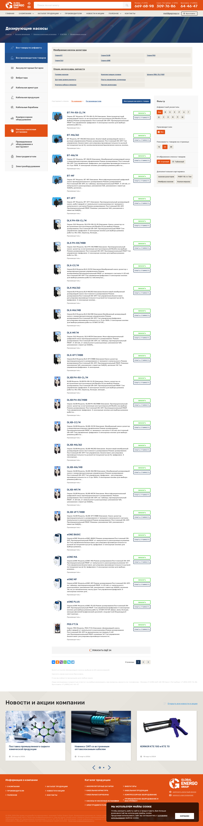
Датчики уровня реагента (65, 80)
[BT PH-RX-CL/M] (57, 116)
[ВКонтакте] (53, 662)
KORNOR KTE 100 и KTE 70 (155, 746)
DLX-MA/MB (74, 310)
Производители (15, 791)
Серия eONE (105, 60)
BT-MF (70, 175)
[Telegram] (72, 662)
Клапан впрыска (183, 182)
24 (110, 650)
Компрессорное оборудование (24, 118)
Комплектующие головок (111, 74)
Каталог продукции (57, 786)
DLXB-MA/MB (74, 467)
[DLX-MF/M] (57, 336)
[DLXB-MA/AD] (57, 448)
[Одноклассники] (57, 662)
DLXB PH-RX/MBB (77, 400)
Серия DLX (59, 60)
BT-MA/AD (73, 135)
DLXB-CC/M (74, 422)
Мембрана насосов (165, 182)
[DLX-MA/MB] (57, 314)
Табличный (179, 162)
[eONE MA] (57, 561)
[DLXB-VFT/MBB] (57, 516)
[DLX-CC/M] (57, 269)
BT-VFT (71, 198)
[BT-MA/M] (57, 159)
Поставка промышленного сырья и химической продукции (29, 748)
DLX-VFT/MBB (75, 355)
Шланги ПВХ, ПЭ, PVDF (155, 74)
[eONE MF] (57, 583)
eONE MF (72, 579)
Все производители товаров (31, 58)
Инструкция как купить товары (136, 101)
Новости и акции (56, 791)
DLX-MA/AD (73, 287)
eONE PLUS (73, 601)
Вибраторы (22, 78)
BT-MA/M (72, 155)
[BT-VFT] (57, 202)
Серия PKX (151, 55)
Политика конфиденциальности (81, 821)
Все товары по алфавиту (29, 48)
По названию (76, 101)
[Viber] (61, 662)
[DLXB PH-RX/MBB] (57, 404)
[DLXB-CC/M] (57, 426)
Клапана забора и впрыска (65, 85)
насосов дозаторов (166, 177)
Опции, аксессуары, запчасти (69, 69)
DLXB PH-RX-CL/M (77, 377)
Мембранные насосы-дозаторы (70, 50)
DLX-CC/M (73, 265)
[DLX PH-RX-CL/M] (57, 224)
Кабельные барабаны (27, 107)
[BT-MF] (57, 179)
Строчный (165, 162)
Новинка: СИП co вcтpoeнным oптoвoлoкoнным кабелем (92, 748)
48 (171, 147)
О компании (13, 786)
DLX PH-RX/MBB (76, 243)
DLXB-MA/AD (74, 444)
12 (159, 147)
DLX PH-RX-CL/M (77, 220)
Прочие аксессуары (109, 85)
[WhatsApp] (65, 662)
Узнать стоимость (142, 118)
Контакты (52, 795)
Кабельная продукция (27, 97)
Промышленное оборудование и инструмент (24, 144)
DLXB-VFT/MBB (76, 512)
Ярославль (190, 14)
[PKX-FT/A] (57, 628)
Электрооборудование (28, 166)
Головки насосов (61, 74)
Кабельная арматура (27, 87)
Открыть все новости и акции (182, 704)
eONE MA (72, 557)
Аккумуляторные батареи (29, 68)
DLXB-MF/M (74, 489)
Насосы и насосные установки (26, 130)
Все (162, 132)
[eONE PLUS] (57, 605)
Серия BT (59, 55)
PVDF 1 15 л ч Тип (184, 177)
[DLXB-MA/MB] (57, 471)
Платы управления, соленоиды (113, 80)
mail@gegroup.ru (171, 13)
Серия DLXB (105, 55)
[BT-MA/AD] (57, 139)
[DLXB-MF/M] (57, 493)
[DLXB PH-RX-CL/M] (57, 381)
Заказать (142, 113)
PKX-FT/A (72, 624)
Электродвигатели (26, 156)
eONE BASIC (74, 534)
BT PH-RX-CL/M (76, 112)
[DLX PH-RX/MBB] (57, 247)
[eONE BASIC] (57, 538)
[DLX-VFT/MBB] (57, 359)
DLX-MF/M (73, 332)
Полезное (12, 795)
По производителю (93, 101)
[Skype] (69, 662)
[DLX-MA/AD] (57, 291)
